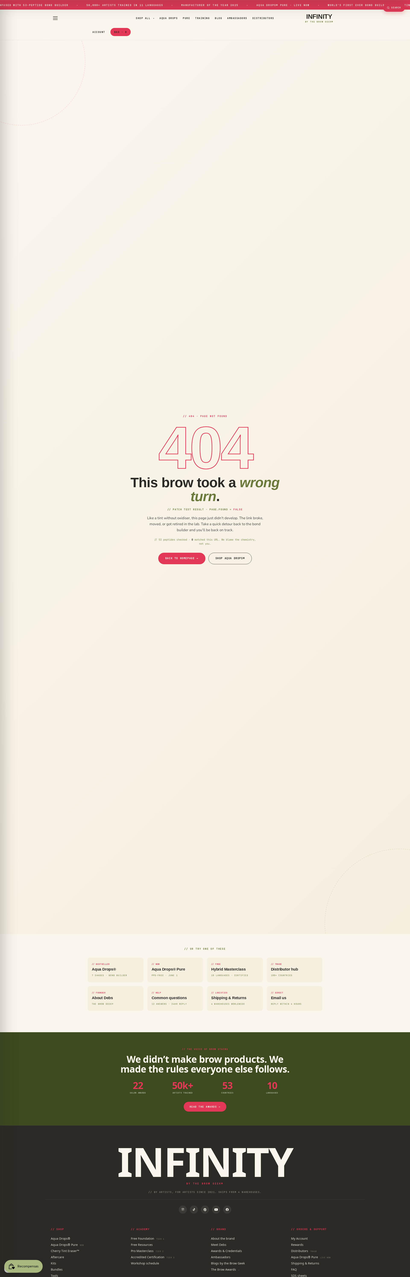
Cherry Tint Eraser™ (65, 1251)
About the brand (223, 1238)
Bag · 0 (120, 32)
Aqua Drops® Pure (67, 1245)
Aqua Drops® (60, 1238)
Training (202, 18)
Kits (53, 1263)
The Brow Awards (225, 1269)
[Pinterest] (205, 1210)
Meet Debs (218, 1245)
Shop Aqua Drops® (230, 558)
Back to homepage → (181, 558)
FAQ (294, 1269)
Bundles (57, 1269)
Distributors (263, 18)
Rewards (297, 1245)
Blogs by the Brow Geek (228, 1263)
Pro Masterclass (147, 1251)
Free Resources (142, 1245)
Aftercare (57, 1257)
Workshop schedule (145, 1263)
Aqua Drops (169, 18)
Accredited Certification (152, 1257)
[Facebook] (227, 1210)
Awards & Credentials (226, 1251)
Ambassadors (237, 18)
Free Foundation (147, 1238)
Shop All (145, 18)
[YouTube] (216, 1210)
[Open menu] (55, 18)
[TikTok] (194, 1210)
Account (98, 32)
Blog (218, 18)
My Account (299, 1238)
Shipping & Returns (305, 1263)
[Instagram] (183, 1210)
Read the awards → (205, 1106)
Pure (186, 18)
